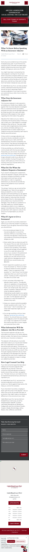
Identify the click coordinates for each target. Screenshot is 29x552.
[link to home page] (14, 3)
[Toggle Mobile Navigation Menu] (26, 3)
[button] (14, 469)
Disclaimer (15, 532)
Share (26, 54)
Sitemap (24, 530)
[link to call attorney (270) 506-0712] (2, 3)
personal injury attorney (8, 155)
